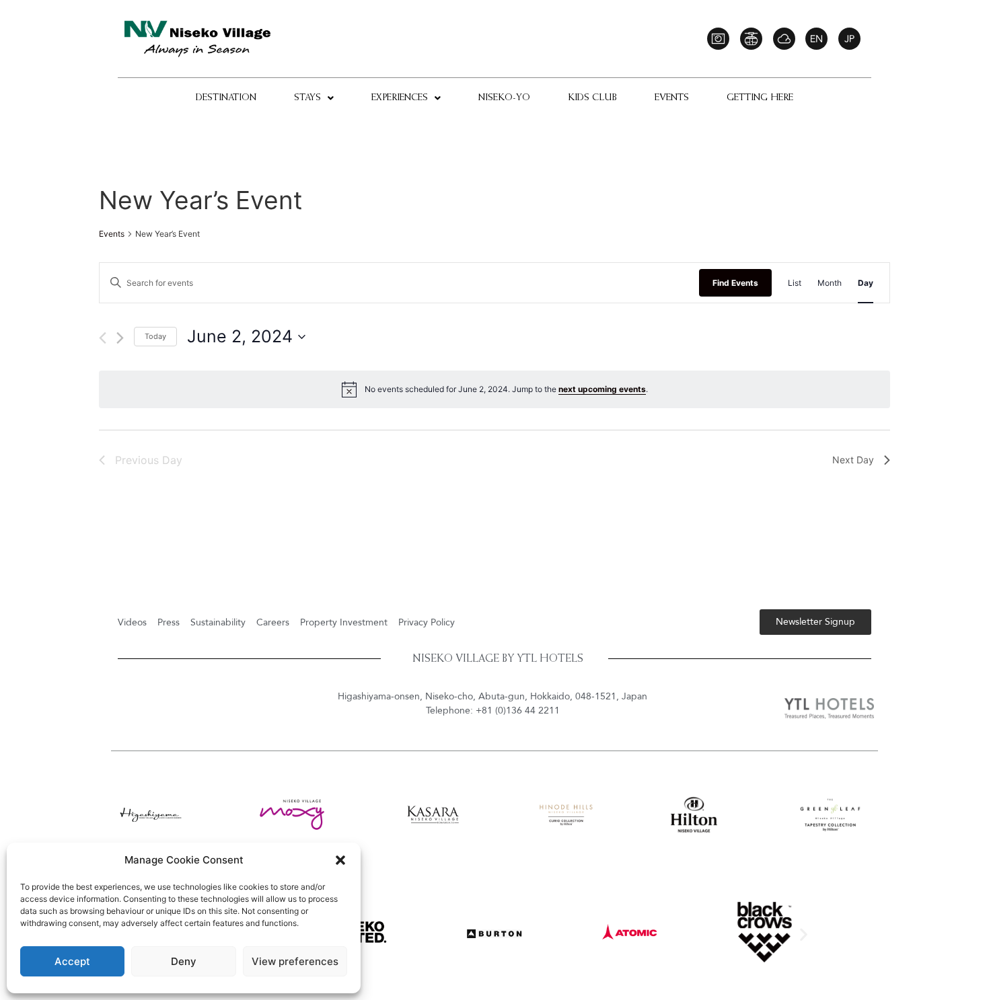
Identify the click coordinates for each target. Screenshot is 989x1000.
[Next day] (120, 338)
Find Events (735, 283)
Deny (183, 961)
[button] (340, 860)
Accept (72, 961)
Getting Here (760, 98)
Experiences (399, 98)
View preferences (295, 961)
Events (672, 98)
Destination (226, 98)
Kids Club (592, 98)
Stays (307, 98)
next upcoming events (602, 389)
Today (155, 336)
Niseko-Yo (504, 98)
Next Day (853, 459)
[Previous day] (102, 338)
